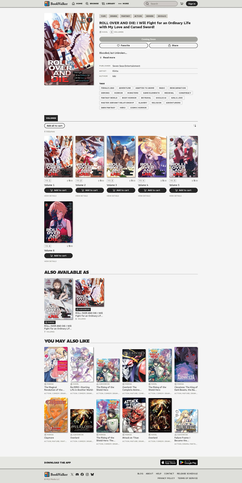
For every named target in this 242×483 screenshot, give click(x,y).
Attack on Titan (130, 437)
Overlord (74, 437)
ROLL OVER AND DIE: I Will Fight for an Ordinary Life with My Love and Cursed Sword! (57, 327)
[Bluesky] (92, 474)
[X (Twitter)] (72, 474)
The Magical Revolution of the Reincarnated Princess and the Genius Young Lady (55, 388)
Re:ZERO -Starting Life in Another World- (82, 388)
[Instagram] (87, 474)
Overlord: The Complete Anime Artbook (130, 388)
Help (158, 474)
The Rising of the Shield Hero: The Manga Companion (105, 439)
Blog (140, 474)
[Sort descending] (195, 126)
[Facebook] (82, 474)
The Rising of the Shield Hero (105, 388)
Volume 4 (143, 185)
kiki (114, 76)
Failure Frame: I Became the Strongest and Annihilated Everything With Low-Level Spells (185, 439)
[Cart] (182, 4)
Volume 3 (112, 185)
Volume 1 (49, 185)
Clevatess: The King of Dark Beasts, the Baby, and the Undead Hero (186, 388)
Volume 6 (49, 250)
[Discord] (77, 474)
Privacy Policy (166, 478)
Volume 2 (80, 185)
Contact (169, 474)
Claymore (49, 437)
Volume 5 (174, 185)
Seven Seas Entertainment (126, 66)
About (149, 474)
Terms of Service (188, 478)
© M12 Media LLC (52, 479)
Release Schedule (187, 474)
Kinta (115, 71)
